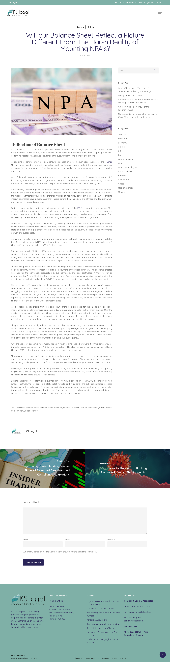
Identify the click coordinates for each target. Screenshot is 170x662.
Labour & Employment (128, 167)
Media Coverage (125, 188)
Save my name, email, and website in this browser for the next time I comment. (61, 551)
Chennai (139, 635)
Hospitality (123, 138)
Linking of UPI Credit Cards (130, 95)
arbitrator (122, 147)
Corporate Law (125, 171)
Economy (122, 142)
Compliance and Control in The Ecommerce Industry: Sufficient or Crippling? (138, 101)
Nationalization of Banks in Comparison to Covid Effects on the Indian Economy (137, 115)
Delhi (139, 632)
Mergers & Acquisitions (96, 620)
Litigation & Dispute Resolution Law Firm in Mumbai (102, 603)
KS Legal (31, 431)
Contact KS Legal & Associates (138, 601)
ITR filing (81, 208)
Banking (80, 27)
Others (91, 27)
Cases (121, 184)
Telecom (122, 134)
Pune (145, 632)
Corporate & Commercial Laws (100, 608)
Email (68, 539)
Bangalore (129, 635)
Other (121, 163)
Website (111, 539)
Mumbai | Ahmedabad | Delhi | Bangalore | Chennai (139, 2)
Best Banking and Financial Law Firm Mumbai (103, 614)
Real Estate (123, 179)
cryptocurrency (125, 159)
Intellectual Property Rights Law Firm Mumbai (103, 641)
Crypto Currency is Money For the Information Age (133, 108)
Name (26, 539)
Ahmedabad (130, 632)
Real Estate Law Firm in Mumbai (100, 628)
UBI (119, 151)
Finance (108, 162)
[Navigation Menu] (160, 12)
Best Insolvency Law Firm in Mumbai (102, 624)
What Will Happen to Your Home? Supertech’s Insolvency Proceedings (134, 90)
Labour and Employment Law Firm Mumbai (102, 634)
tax (119, 155)
